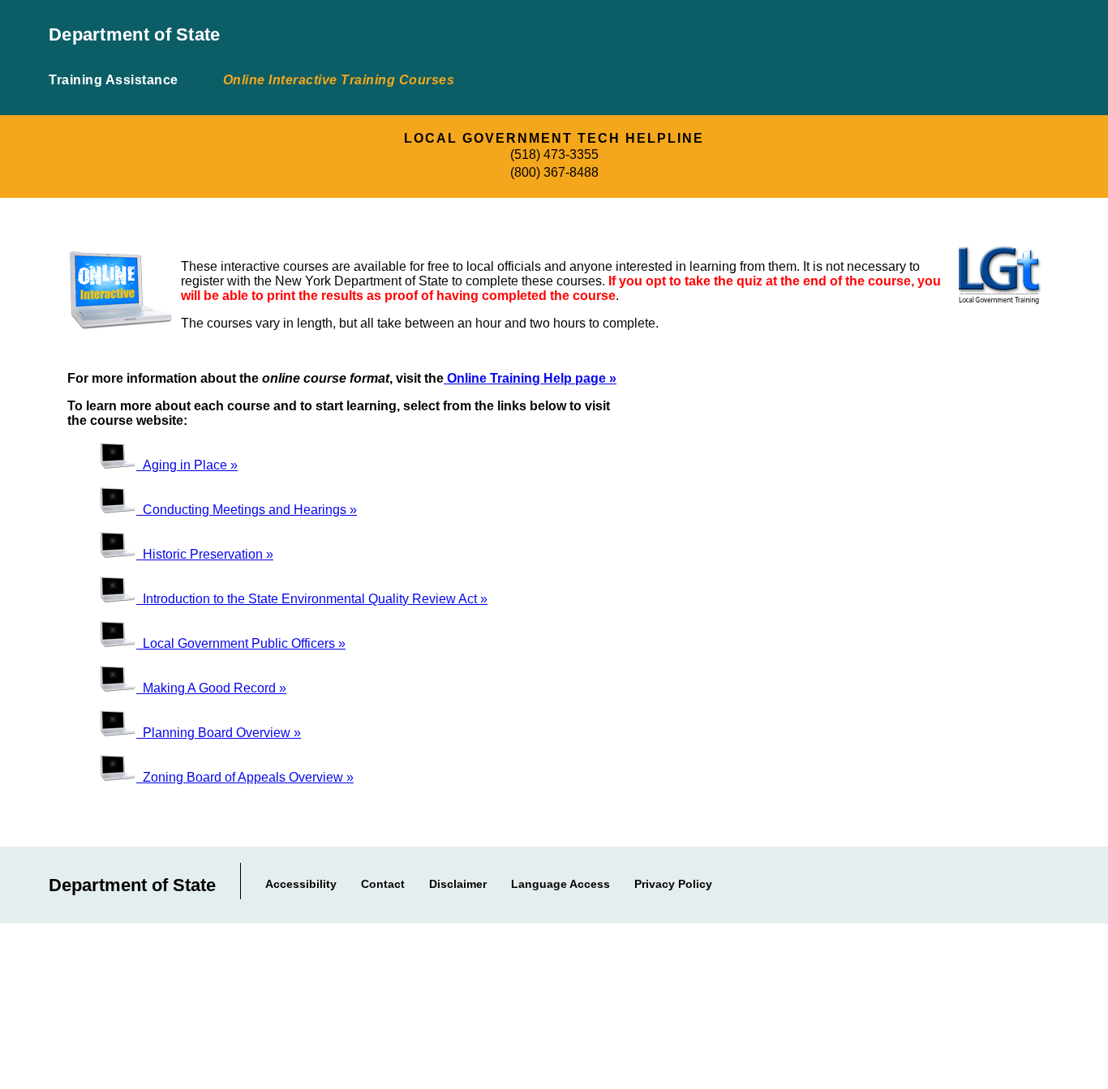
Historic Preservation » (204, 554)
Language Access (560, 883)
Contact (383, 883)
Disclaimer (458, 883)
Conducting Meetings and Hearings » (246, 510)
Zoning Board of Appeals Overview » (245, 777)
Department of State (135, 34)
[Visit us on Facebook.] (945, 881)
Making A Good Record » (211, 688)
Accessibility (301, 883)
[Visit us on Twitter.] (995, 881)
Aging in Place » (187, 465)
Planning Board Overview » (218, 733)
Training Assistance (113, 80)
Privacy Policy (673, 883)
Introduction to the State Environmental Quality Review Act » (311, 599)
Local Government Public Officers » (241, 643)
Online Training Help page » (530, 378)
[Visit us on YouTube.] (1064, 881)
